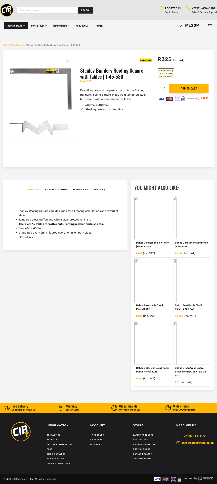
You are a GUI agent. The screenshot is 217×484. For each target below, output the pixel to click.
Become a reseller (144, 444)
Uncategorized (18, 45)
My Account (97, 435)
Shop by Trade (141, 449)
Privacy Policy (55, 459)
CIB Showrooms (142, 459)
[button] (210, 25)
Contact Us (53, 435)
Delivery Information (60, 444)
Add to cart (189, 88)
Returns (95, 444)
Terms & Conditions (58, 463)
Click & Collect (56, 454)
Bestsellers (140, 440)
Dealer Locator (142, 454)
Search (86, 10)
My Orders (96, 440)
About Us (52, 440)
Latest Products (143, 435)
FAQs (49, 449)
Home (6, 45)
